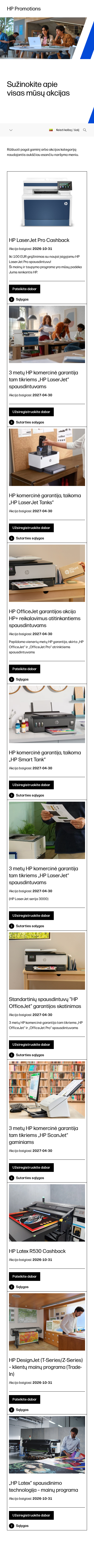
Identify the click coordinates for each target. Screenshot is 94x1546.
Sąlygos (22, 299)
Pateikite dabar (24, 289)
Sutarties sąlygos (30, 538)
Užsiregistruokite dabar (31, 412)
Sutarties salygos (30, 422)
